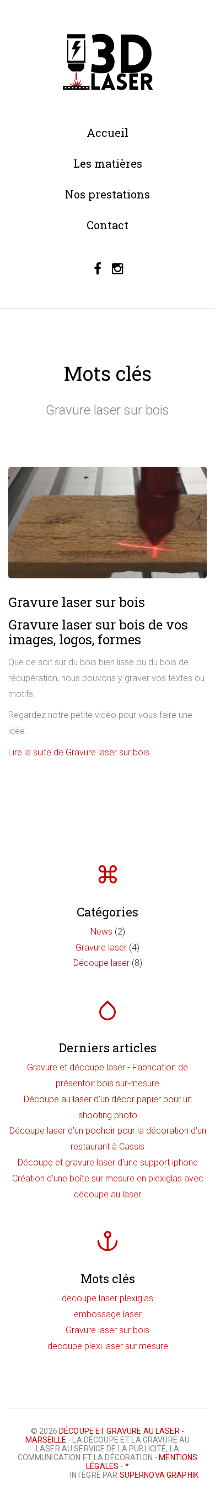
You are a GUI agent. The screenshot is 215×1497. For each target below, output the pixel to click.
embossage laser (108, 1314)
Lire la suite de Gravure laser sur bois (78, 752)
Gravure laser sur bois (76, 602)
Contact (107, 225)
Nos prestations (107, 194)
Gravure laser (101, 947)
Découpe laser (101, 963)
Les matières (107, 163)
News (101, 931)
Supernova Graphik (159, 1475)
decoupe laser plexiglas (107, 1298)
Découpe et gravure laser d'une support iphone (108, 1162)
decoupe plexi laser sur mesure (107, 1346)
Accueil (107, 132)
